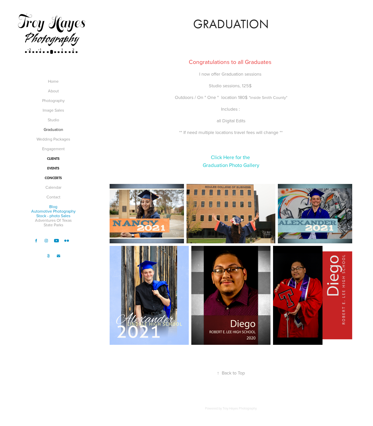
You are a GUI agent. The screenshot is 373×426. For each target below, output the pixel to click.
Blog (53, 206)
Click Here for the (231, 157)
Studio (53, 120)
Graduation (53, 129)
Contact (53, 197)
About (53, 91)
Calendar (53, 187)
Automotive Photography (53, 211)
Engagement (53, 148)
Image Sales (53, 110)
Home (53, 81)
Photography (53, 100)
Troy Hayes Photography (240, 408)
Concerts (53, 178)
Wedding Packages (53, 139)
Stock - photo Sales (53, 215)
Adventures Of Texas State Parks (53, 222)
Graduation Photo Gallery (231, 165)
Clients (53, 159)
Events (53, 168)
